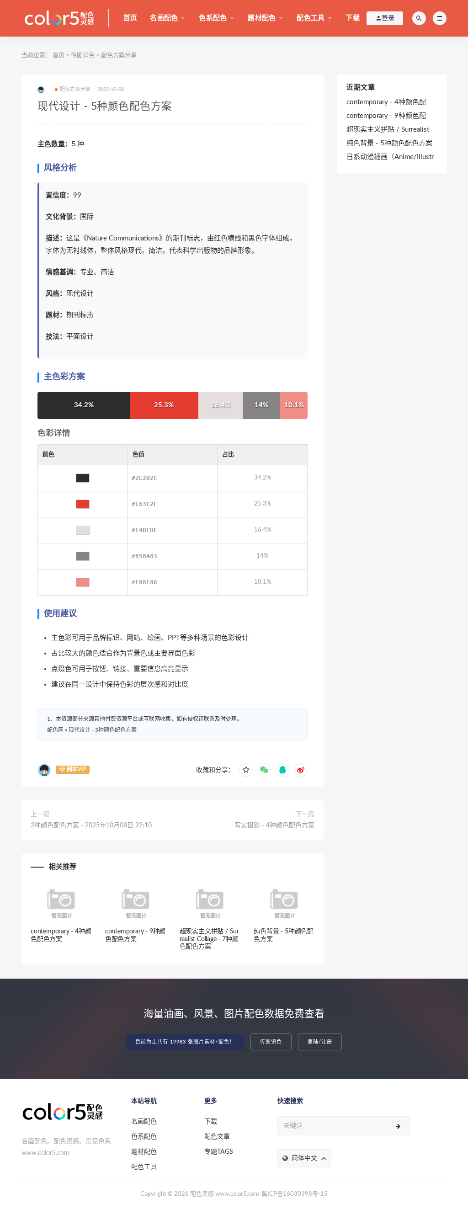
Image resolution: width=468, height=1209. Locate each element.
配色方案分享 (119, 56)
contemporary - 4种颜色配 (386, 102)
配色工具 (310, 18)
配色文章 (217, 1137)
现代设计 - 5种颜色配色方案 (103, 730)
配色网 (55, 730)
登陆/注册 (320, 1041)
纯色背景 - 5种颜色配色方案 (389, 143)
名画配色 (164, 18)
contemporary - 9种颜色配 (386, 115)
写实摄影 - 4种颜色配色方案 (274, 825)
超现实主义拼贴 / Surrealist (387, 129)
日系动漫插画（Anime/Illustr (390, 157)
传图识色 (83, 56)
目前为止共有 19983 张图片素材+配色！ (185, 1041)
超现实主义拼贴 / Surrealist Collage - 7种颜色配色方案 (209, 939)
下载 (352, 18)
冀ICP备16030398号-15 (294, 1194)
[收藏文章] (246, 770)
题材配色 (262, 18)
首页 (130, 18)
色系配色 (213, 18)
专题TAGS (218, 1152)
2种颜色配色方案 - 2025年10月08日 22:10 (91, 825)
